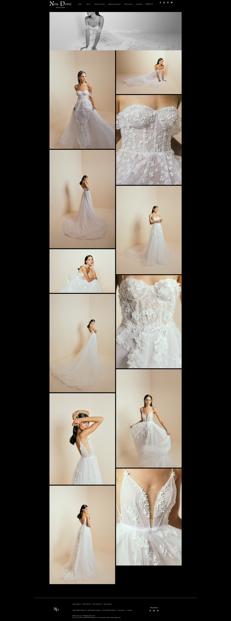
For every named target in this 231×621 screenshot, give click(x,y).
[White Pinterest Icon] (168, 2)
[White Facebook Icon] (160, 2)
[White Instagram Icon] (164, 2)
